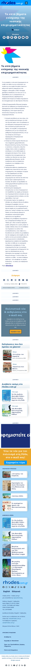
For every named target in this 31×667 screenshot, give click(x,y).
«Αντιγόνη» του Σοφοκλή (18, 355)
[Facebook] (3, 587)
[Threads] (18, 587)
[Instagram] (6, 587)
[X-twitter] (9, 587)
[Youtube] (12, 587)
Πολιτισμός (15, 392)
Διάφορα (16, 30)
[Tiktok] (15, 587)
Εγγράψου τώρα (15, 331)
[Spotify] (24, 587)
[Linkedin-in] (21, 587)
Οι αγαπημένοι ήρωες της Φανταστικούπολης (18, 506)
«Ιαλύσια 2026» (17, 496)
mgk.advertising (17, 598)
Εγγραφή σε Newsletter (11, 640)
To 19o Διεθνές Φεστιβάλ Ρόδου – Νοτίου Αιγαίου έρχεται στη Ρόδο (18, 397)
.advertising (25, 658)
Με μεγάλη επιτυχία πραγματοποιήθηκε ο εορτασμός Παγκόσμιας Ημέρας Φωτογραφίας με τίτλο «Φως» (18, 568)
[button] (26, 3)
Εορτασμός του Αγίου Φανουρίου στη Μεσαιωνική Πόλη (18, 486)
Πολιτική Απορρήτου (11, 650)
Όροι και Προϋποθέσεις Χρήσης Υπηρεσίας (14, 645)
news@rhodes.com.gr (15, 618)
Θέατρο (15, 352)
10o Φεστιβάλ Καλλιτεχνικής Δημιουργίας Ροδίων (17, 411)
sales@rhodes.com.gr (8, 622)
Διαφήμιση (7, 637)
